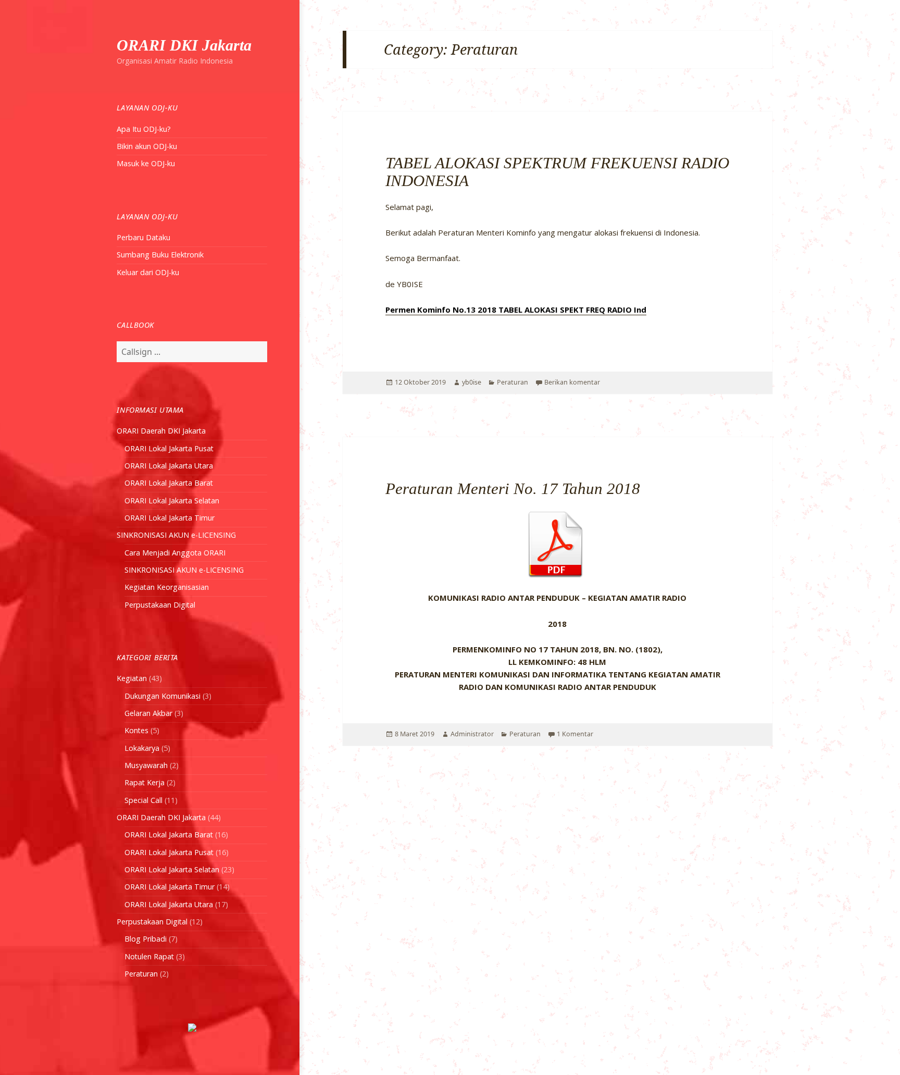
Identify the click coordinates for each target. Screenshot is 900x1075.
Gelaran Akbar (148, 713)
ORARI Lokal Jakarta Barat (168, 483)
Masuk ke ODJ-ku (146, 163)
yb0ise (471, 382)
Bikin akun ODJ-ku (147, 146)
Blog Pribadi (145, 939)
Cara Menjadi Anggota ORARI (175, 553)
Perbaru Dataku (143, 237)
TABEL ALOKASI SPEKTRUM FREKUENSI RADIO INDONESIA (557, 172)
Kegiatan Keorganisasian (166, 587)
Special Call (143, 800)
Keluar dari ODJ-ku (148, 272)
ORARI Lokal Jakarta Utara (168, 466)
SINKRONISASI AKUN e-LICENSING (176, 535)
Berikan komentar (572, 382)
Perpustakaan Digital (159, 605)
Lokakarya (141, 748)
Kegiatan (132, 678)
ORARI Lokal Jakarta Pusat (169, 448)
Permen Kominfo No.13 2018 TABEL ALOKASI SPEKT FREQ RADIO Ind (515, 309)
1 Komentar (575, 734)
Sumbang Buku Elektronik (160, 255)
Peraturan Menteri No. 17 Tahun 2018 (512, 488)
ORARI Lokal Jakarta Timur (169, 518)
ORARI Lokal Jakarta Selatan (171, 500)
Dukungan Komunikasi (162, 696)
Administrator (472, 734)
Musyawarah (146, 765)
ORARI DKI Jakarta (184, 45)
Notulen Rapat (149, 956)
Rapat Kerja (144, 782)
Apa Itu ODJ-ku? (144, 129)
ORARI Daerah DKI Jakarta (161, 431)
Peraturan (141, 974)
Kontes (136, 730)
